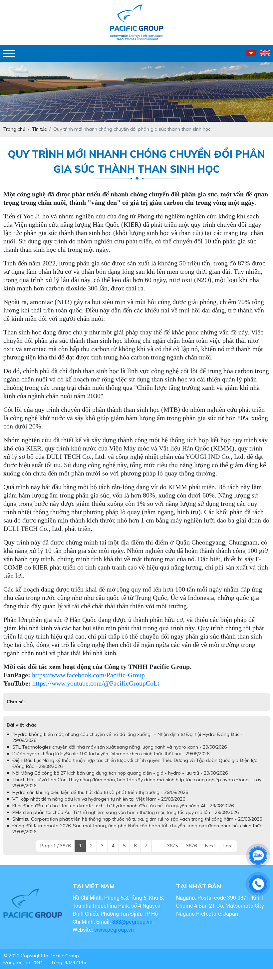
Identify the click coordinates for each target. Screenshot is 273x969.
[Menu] (9, 53)
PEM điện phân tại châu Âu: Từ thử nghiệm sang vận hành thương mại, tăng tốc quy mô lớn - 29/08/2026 (125, 819)
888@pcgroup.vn (132, 928)
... (157, 852)
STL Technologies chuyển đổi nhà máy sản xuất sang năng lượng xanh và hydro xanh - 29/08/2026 (119, 754)
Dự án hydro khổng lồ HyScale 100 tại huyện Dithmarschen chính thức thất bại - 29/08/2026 (110, 760)
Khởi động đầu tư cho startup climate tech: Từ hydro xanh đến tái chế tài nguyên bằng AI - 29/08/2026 (123, 812)
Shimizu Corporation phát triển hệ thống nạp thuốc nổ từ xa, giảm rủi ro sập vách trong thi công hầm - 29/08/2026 (137, 826)
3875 (172, 852)
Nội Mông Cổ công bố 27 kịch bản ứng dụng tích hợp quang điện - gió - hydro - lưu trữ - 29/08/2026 (120, 780)
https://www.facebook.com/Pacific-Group (88, 675)
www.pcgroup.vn (114, 936)
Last (228, 852)
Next (210, 852)
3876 (191, 852)
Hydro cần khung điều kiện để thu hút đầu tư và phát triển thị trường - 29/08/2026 (100, 799)
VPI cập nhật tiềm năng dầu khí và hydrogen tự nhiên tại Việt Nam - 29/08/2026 (98, 806)
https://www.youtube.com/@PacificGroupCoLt (95, 683)
